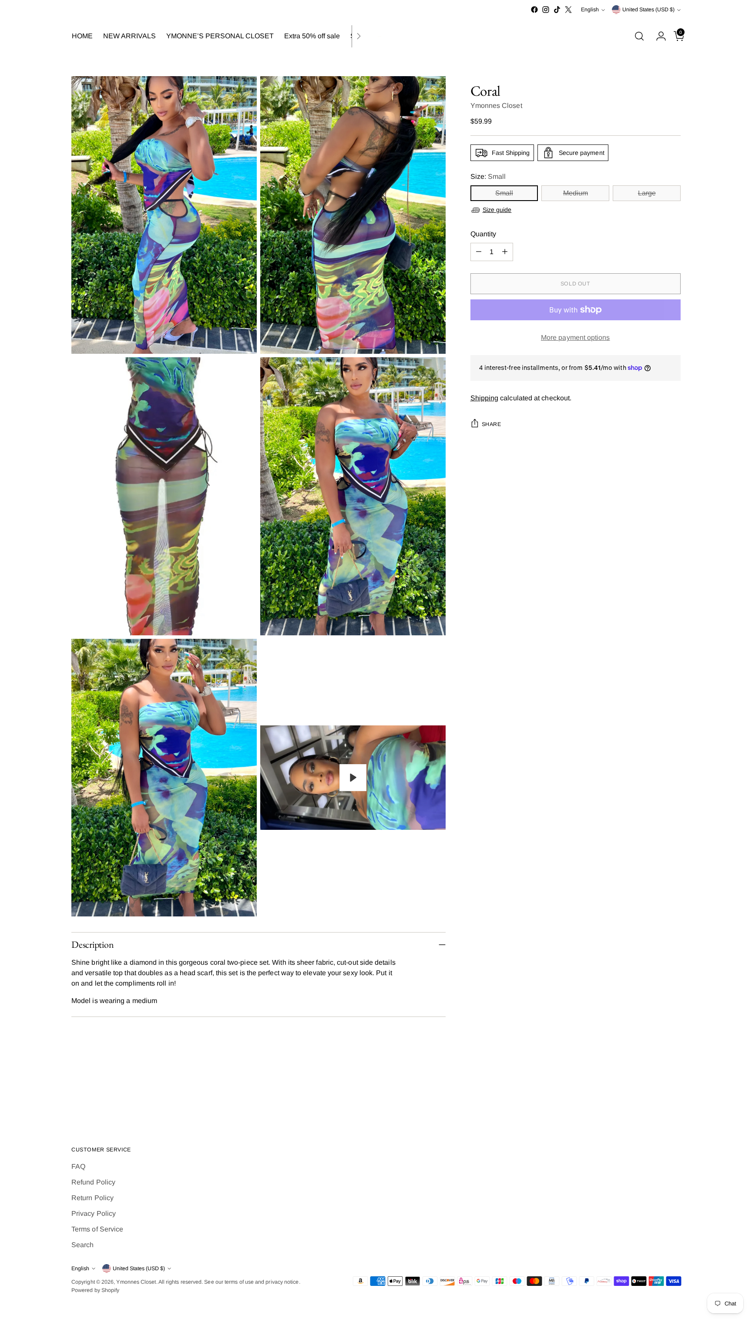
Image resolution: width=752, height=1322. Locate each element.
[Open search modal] (639, 36)
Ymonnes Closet (496, 105)
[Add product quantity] (505, 252)
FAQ (78, 1166)
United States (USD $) (648, 10)
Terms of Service (97, 1229)
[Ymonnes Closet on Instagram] (546, 9)
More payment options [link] (575, 337)
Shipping (484, 397)
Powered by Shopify (95, 1290)
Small (504, 193)
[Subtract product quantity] (479, 252)
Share (491, 424)
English (590, 10)
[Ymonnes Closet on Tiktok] (557, 9)
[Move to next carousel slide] (673, 1093)
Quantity (483, 234)
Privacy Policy (93, 1213)
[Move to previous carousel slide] (653, 1093)
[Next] (358, 36)
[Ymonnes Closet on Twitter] (568, 9)
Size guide (497, 209)
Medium (575, 193)
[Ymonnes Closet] (376, 36)
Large (647, 193)
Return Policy (92, 1197)
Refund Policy (93, 1182)
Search (82, 1244)
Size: (488, 176)
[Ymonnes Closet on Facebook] (534, 9)
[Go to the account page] (657, 36)
